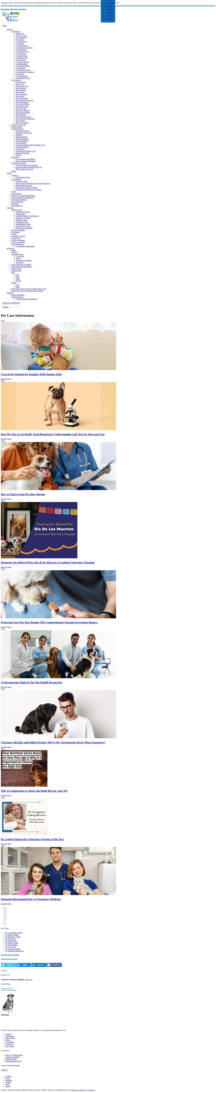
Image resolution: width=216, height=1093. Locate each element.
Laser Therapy (21, 143)
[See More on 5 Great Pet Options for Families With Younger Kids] (58, 369)
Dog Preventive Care (23, 117)
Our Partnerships (17, 244)
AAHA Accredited (18, 242)
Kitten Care (20, 33)
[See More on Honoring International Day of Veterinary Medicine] (58, 894)
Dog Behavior (21, 90)
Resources (15, 204)
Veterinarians (20, 214)
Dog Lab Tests (21, 108)
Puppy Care (20, 84)
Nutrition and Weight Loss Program (28, 189)
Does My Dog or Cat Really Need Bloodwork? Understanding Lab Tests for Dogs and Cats (53, 434)
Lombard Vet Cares (18, 236)
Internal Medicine (22, 141)
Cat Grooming (21, 54)
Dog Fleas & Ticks (22, 104)
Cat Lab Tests (21, 60)
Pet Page (14, 9)
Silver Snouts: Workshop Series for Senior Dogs (33, 183)
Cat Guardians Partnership (25, 246)
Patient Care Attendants (24, 228)
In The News (16, 238)
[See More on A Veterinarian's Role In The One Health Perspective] (58, 678)
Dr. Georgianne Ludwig (13, 933)
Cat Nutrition (20, 68)
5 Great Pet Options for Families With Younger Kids (31, 374)
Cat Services (15, 31)
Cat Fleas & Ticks (22, 52)
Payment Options (17, 254)
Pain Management (22, 147)
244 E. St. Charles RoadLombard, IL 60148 (14, 1056)
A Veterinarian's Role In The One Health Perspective (31, 682)
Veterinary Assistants (23, 218)
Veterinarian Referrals (19, 200)
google (109, 19)
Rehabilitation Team (23, 177)
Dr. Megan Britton (11, 935)
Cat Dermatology (22, 46)
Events (13, 192)
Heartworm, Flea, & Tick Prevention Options (27, 291)
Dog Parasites (21, 82)
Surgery (18, 155)
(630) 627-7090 (11, 1059)
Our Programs (16, 179)
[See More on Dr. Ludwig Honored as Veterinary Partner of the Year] (24, 834)
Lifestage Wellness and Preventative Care (30, 145)
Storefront (22, 9)
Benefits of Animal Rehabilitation (23, 196)
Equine (18, 281)
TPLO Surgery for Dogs (24, 169)
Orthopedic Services (18, 163)
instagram (110, 9)
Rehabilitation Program (24, 185)
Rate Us (4, 1070)
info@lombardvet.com (13, 1061)
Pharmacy (10, 293)
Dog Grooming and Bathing (26, 161)
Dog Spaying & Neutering (25, 119)
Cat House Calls (21, 58)
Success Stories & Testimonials (22, 198)
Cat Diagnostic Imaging (24, 48)
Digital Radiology (22, 139)
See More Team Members (10, 955)
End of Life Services (18, 125)
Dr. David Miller (11, 945)
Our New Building (18, 230)
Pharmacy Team (21, 220)
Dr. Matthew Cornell (12, 937)
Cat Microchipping (22, 66)
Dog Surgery (20, 121)
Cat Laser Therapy (22, 62)
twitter (109, 6)
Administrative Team (23, 224)
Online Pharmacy (17, 297)
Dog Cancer (20, 92)
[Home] (11, 21)
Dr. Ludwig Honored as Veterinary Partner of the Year (32, 839)
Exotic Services (16, 127)
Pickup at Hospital (17, 295)
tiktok (109, 16)
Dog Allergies (21, 88)
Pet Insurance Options (24, 260)
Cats (17, 275)
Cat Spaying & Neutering (25, 72)
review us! (28, 980)
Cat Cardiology (21, 42)
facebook (110, 3)
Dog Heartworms (22, 106)
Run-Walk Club (17, 206)
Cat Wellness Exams (23, 78)
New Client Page (17, 202)
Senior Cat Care (21, 35)
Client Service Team (23, 226)
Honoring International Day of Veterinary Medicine (31, 899)
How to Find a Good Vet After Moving (23, 494)
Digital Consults (21, 137)
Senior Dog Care (22, 86)
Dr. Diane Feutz (11, 941)
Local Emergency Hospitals (21, 264)
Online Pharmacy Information (26, 299)
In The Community (18, 240)
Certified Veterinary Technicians (27, 216)
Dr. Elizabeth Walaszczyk (14, 951)
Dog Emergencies (22, 102)
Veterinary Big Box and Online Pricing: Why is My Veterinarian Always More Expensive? (53, 742)
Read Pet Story (6, 379)
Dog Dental (20, 96)
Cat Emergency (21, 50)
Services (10, 29)
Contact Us (9, 1044)
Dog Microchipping (23, 112)
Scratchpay (20, 262)
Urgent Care (20, 149)
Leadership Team (22, 222)
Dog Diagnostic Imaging (24, 100)
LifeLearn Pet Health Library (21, 267)
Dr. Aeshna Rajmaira (12, 949)
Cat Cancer (20, 40)
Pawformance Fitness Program (27, 187)
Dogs (18, 277)
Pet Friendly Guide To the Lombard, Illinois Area (28, 289)
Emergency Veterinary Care (26, 151)
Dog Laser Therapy (23, 110)
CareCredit (20, 256)
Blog (13, 273)
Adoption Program (22, 131)
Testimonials (9, 1036)
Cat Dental (20, 44)
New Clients (6, 9)
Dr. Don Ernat (10, 939)
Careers (14, 234)
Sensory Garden (21, 181)
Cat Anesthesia (21, 38)
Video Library (16, 269)
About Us (14, 175)
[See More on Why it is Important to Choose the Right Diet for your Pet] (24, 786)
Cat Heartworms (22, 56)
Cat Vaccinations (22, 76)
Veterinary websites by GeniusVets (82, 1090)
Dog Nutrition (21, 115)
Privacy (8, 1040)
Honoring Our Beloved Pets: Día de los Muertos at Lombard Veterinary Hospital (47, 562)
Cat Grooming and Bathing (25, 159)
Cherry (18, 258)
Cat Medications (21, 64)
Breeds (13, 283)
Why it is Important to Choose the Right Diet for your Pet (34, 790)
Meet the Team (16, 210)
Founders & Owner (23, 212)
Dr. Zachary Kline (11, 943)
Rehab (13, 171)
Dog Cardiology (21, 94)
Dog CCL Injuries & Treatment (27, 165)
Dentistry (19, 135)
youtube (110, 13)
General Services (17, 129)
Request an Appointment (11, 303)
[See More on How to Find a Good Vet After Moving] (58, 489)
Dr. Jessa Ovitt (10, 947)
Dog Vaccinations (22, 123)
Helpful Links (16, 271)
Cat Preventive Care (23, 70)
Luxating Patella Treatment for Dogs (29, 167)
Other (18, 279)
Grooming (15, 157)
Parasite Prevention (22, 153)
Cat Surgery (20, 74)
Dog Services (16, 80)
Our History (15, 232)
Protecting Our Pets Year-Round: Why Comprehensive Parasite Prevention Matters (49, 622)
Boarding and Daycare (24, 133)
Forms (13, 250)
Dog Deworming (22, 98)
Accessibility (10, 1042)
